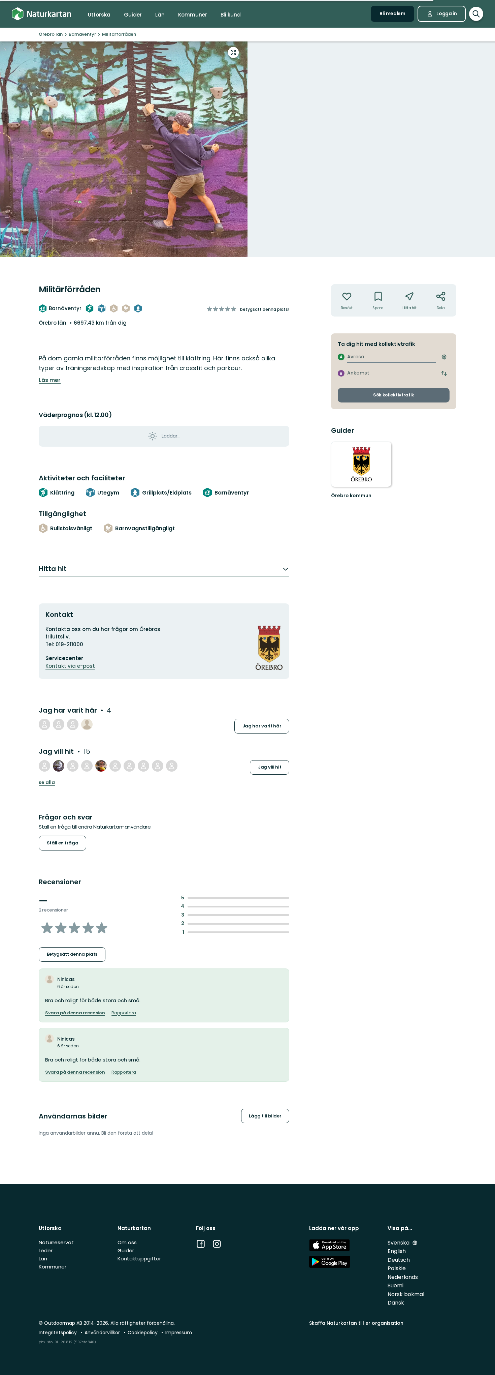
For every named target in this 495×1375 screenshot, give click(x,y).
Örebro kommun (351, 495)
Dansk (396, 1303)
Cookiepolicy (143, 1332)
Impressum (178, 1332)
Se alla (47, 782)
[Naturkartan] (41, 14)
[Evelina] (157, 766)
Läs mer (50, 380)
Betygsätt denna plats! (264, 309)
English (397, 1251)
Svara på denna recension (75, 1013)
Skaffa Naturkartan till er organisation (356, 1323)
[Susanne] (101, 766)
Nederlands (403, 1277)
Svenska (399, 1243)
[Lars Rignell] (44, 766)
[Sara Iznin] (58, 766)
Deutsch (399, 1260)
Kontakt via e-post (70, 665)
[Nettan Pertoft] (143, 766)
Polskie (397, 1268)
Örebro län (53, 322)
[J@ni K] (129, 766)
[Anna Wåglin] (115, 766)
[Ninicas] (87, 724)
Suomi (395, 1285)
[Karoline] (44, 724)
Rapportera (123, 1013)
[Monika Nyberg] (87, 766)
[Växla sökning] (476, 14)
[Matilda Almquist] (171, 766)
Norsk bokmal (406, 1294)
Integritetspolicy (58, 1332)
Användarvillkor (103, 1332)
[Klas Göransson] (58, 724)
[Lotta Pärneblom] (72, 724)
